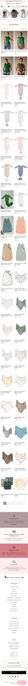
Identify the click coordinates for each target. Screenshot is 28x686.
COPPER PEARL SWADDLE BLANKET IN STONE (6, 443)
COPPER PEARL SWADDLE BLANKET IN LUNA (6, 418)
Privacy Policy (14, 608)
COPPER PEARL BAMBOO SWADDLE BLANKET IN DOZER (7, 315)
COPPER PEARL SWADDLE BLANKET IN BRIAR (19, 315)
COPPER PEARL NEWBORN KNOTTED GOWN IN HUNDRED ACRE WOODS (20, 131)
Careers (14, 604)
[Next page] (23, 503)
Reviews (14, 589)
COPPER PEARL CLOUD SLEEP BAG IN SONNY (7, 237)
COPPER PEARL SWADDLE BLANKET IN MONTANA (6, 392)
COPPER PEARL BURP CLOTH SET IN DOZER (20, 495)
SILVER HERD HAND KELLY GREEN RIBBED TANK (7, 51)
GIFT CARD (14, 632)
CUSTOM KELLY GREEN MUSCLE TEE (20, 51)
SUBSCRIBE (14, 672)
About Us (14, 591)
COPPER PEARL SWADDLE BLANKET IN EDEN (19, 418)
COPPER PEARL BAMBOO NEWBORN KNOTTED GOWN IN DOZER (7, 104)
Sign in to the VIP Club (14, 623)
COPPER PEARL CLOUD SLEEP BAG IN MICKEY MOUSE (7, 264)
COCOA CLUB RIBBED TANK (19, 76)
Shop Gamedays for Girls (14, 628)
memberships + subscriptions (14, 597)
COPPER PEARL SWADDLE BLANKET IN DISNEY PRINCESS (20, 469)
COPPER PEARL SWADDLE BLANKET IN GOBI (6, 469)
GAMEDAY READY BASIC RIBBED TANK (6, 77)
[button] (22, 6)
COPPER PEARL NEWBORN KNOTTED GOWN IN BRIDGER (20, 184)
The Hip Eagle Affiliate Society (14, 600)
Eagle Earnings (14, 630)
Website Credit (14, 683)
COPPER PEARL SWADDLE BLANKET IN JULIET (19, 366)
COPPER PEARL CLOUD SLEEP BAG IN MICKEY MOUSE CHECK (20, 237)
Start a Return (14, 595)
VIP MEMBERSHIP (18, 3)
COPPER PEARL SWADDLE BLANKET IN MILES (19, 443)
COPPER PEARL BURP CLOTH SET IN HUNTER (7, 495)
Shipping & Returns (14, 593)
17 (19, 503)
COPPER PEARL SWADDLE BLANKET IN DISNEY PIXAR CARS (20, 289)
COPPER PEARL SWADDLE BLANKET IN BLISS (6, 366)
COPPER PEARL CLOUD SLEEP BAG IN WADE (20, 264)
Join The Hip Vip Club (14, 621)
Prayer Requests (14, 602)
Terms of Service (14, 611)
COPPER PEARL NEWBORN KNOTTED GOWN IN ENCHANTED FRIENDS (19, 158)
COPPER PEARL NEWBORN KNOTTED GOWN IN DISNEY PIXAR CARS (6, 185)
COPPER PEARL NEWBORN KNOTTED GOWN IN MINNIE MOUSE (19, 104)
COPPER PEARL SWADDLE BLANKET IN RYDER (19, 392)
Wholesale (14, 606)
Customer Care (14, 586)
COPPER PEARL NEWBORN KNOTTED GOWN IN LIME (6, 211)
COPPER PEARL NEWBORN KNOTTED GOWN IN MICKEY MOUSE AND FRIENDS (6, 131)
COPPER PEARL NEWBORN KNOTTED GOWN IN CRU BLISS (20, 211)
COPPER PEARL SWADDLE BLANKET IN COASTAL (6, 341)
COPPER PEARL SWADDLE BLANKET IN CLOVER (19, 341)
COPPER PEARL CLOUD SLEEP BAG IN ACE (7, 289)
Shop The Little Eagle (14, 625)
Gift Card (10, 3)
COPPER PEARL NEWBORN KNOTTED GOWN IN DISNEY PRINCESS (6, 158)
